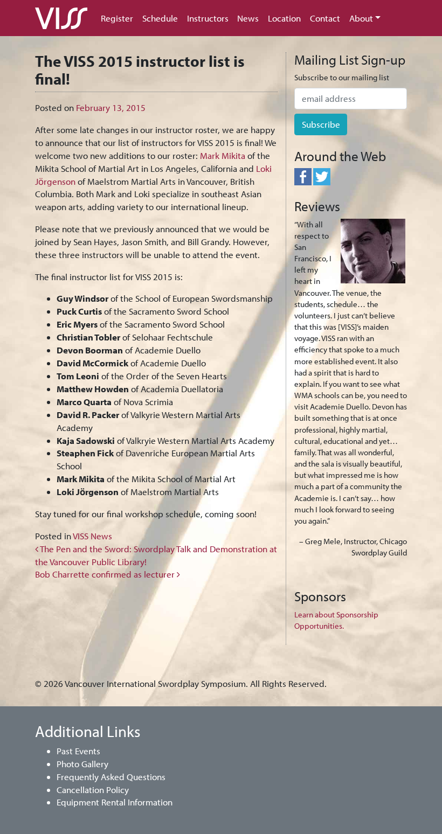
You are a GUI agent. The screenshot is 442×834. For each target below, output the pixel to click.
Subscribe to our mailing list (341, 77)
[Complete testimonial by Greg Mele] (373, 250)
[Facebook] (303, 176)
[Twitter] (321, 176)
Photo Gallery (82, 763)
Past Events (78, 750)
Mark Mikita (222, 155)
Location (284, 18)
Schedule (160, 18)
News (248, 18)
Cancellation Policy (93, 789)
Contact (325, 18)
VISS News (92, 535)
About (361, 18)
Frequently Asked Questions (111, 776)
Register (117, 18)
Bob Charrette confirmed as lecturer (106, 574)
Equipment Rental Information (114, 802)
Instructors (208, 18)
